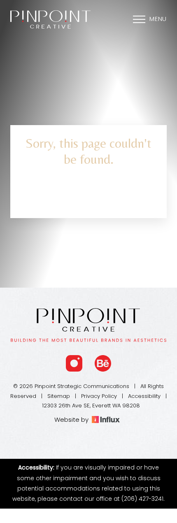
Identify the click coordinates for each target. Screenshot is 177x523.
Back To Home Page (89, 195)
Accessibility (144, 396)
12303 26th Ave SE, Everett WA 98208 (91, 406)
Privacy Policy (99, 396)
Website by (73, 420)
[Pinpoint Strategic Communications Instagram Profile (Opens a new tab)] (74, 363)
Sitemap (58, 396)
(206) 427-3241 (142, 499)
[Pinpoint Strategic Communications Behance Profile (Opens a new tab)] (103, 363)
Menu (158, 19)
